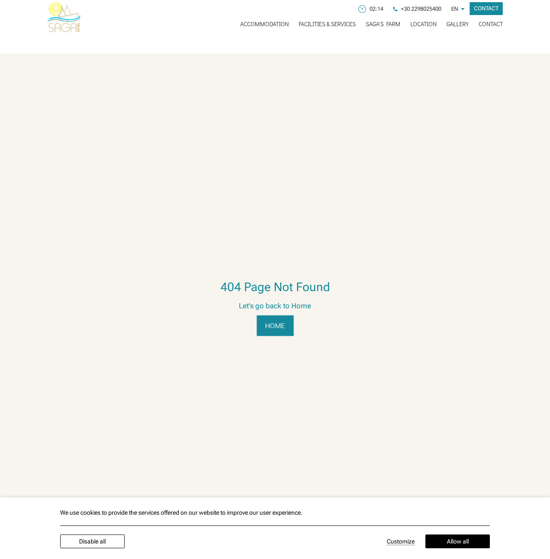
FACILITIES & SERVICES (327, 24)
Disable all (92, 541)
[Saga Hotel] (64, 17)
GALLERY (457, 24)
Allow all (458, 541)
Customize (401, 541)
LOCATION (423, 24)
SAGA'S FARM (383, 24)
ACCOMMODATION (264, 24)
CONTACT (491, 24)
